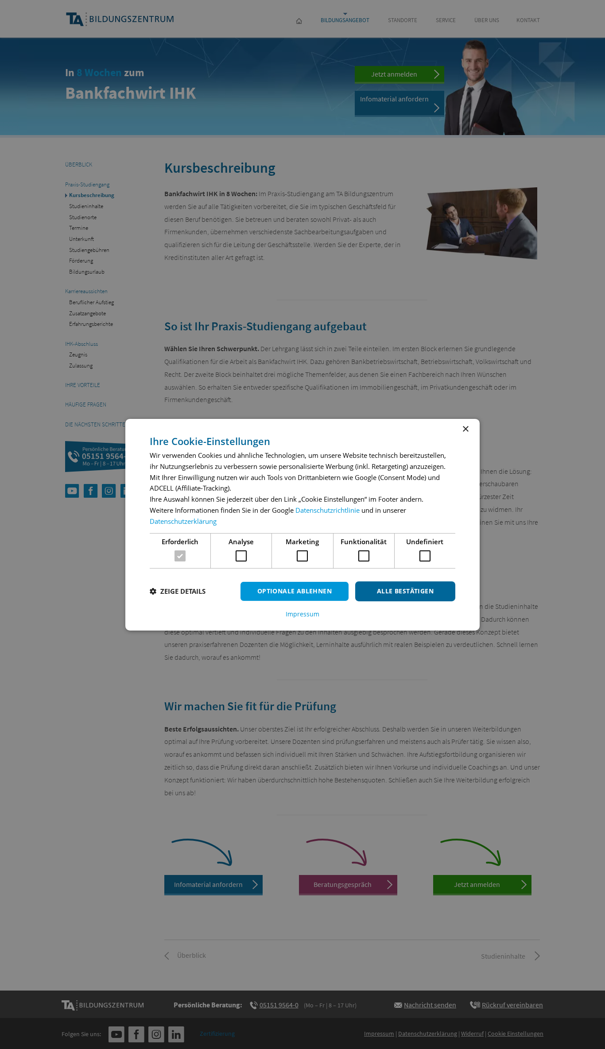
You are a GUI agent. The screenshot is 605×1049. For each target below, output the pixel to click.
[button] (178, 591)
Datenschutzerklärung (183, 521)
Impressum (302, 614)
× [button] (465, 429)
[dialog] (302, 524)
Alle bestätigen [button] (405, 591)
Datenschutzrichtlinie (327, 510)
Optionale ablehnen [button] (294, 591)
